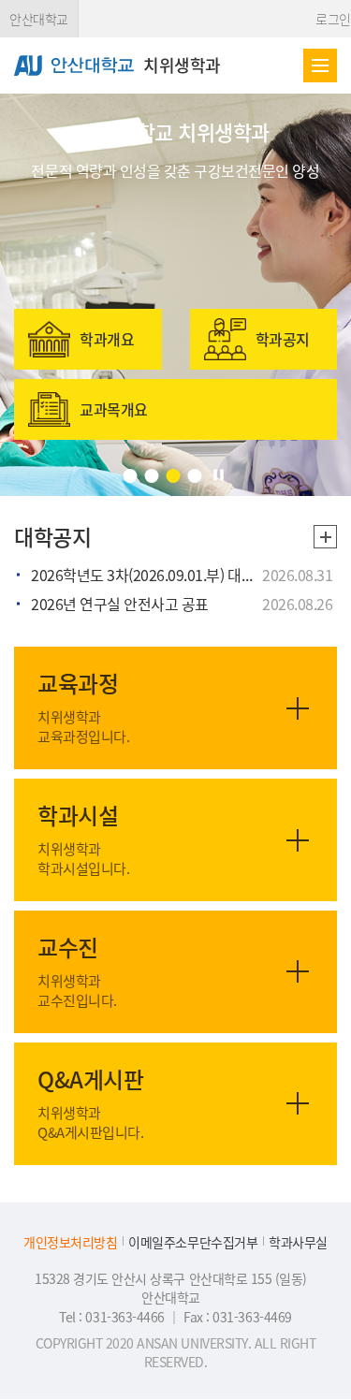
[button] (130, 476)
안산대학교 (38, 18)
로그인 (333, 18)
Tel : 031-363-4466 (113, 1316)
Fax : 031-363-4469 (237, 1316)
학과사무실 (298, 1242)
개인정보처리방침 (70, 1242)
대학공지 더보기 (325, 536)
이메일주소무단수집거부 (192, 1242)
